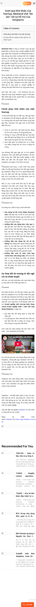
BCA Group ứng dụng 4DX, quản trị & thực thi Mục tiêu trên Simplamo (25, 514)
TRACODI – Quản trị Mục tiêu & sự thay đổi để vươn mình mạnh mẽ (25, 454)
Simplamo (22, 410)
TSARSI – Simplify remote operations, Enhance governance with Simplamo (25, 474)
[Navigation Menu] (34, 3)
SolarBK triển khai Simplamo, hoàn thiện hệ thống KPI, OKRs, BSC (25, 555)
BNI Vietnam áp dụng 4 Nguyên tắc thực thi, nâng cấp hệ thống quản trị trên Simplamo (25, 535)
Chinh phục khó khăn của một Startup (16, 34)
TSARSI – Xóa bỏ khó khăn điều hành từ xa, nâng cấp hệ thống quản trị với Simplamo (25, 494)
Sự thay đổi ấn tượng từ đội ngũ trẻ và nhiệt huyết (17, 38)
